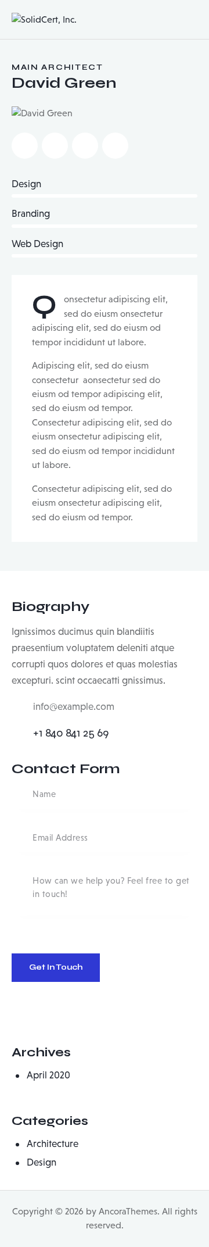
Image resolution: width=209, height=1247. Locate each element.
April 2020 (48, 1075)
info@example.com (73, 706)
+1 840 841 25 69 (71, 733)
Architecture (52, 1143)
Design (41, 1162)
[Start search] (189, 21)
